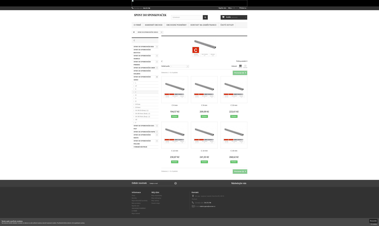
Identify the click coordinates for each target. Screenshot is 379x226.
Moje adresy (155, 200)
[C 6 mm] (174, 89)
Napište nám (222, 8)
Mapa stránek (136, 213)
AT (136, 86)
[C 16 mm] (234, 135)
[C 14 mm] (204, 135)
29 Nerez (137, 107)
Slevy (133, 195)
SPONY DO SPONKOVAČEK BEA (144, 46)
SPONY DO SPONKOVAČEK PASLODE (142, 142)
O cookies (374, 224)
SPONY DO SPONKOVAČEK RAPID (144, 132)
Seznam (245, 67)
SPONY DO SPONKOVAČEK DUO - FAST (144, 127)
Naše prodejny (136, 203)
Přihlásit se (242, 8)
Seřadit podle (165, 66)
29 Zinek (137, 104)
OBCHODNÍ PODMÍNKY (176, 25)
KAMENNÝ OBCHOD (153, 25)
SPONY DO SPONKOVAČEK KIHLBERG (142, 72)
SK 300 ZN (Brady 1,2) (141, 110)
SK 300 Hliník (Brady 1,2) (142, 116)
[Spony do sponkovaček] (150, 15)
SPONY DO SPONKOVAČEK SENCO (142, 78)
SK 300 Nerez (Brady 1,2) (142, 113)
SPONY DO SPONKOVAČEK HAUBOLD (142, 57)
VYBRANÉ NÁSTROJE (140, 147)
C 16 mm (234, 151)
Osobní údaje (156, 203)
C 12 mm (174, 151)
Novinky (134, 198)
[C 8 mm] (204, 89)
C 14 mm (204, 151)
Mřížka (240, 67)
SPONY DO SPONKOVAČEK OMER (144, 68)
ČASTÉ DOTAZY (227, 25)
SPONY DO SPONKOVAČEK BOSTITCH (142, 51)
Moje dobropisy (156, 198)
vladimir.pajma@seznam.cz (207, 206)
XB (136, 119)
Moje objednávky (157, 195)
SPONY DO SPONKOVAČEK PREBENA (142, 63)
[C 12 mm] (174, 135)
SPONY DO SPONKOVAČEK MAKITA (142, 136)
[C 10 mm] (234, 89)
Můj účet (155, 192)
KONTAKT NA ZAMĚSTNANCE (203, 25)
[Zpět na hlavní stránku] (134, 32)
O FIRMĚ (137, 25)
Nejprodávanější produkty (139, 200)
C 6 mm (175, 105)
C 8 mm (204, 105)
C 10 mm (234, 105)
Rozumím (373, 221)
